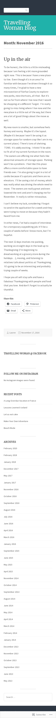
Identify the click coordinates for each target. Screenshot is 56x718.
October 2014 (10, 585)
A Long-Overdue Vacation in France (20, 400)
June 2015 (8, 557)
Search (26, 10)
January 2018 (10, 462)
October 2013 (10, 660)
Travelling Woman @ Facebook (25, 353)
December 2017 (11, 468)
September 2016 (11, 503)
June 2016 (8, 523)
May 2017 (8, 475)
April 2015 (8, 571)
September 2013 (11, 667)
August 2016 (9, 509)
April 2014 (8, 619)
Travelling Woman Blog (20, 25)
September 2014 (11, 592)
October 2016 (10, 496)
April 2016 (8, 530)
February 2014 (10, 633)
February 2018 (10, 455)
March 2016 (9, 537)
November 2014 (11, 578)
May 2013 (8, 680)
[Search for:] (28, 697)
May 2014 (8, 612)
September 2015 (11, 550)
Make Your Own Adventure (16, 421)
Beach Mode (9, 428)
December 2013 (11, 646)
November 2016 (11, 489)
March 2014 (9, 626)
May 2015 (8, 564)
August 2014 (9, 598)
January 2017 (10, 482)
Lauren (12, 332)
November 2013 (11, 653)
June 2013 (8, 674)
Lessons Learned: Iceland (15, 407)
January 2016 (10, 544)
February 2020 (10, 448)
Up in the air (17, 59)
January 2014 (10, 639)
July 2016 (8, 516)
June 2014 (8, 605)
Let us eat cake (11, 414)
